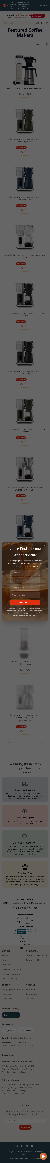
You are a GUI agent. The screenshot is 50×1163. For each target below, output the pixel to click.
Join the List (25, 602)
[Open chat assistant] (43, 1156)
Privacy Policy (21, 615)
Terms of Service (32, 615)
